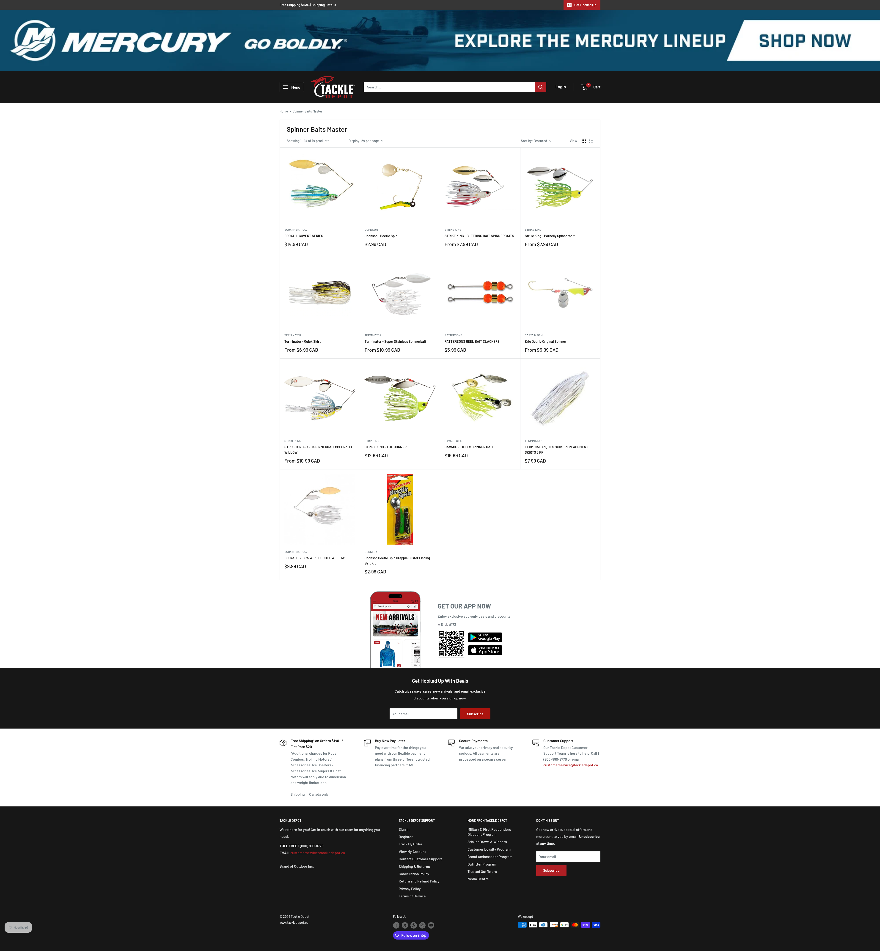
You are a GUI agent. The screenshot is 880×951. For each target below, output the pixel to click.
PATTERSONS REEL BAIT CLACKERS (472, 341)
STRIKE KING (453, 229)
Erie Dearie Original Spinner (545, 341)
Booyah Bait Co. (295, 229)
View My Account (412, 851)
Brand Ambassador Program (490, 856)
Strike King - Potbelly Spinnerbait (550, 236)
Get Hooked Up (585, 5)
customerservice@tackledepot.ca (570, 765)
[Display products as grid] (584, 141)
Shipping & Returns (414, 866)
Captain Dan (534, 335)
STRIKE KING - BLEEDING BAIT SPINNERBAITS (479, 236)
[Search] (540, 87)
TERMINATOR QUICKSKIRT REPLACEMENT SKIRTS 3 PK (556, 449)
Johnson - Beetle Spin (381, 236)
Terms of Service (412, 896)
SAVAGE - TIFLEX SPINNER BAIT (469, 447)
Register (406, 836)
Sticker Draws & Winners (487, 841)
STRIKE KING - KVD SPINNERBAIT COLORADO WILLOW (318, 449)
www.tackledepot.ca (294, 922)
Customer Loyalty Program (489, 849)
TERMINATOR (292, 335)
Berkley (371, 552)
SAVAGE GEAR (454, 441)
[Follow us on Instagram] (422, 925)
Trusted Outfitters (482, 871)
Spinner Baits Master (307, 111)
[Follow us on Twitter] (405, 925)
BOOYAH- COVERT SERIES (303, 236)
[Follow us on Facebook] (396, 925)
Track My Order (410, 844)
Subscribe (475, 714)
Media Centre (478, 879)
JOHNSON (371, 229)
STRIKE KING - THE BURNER (386, 447)
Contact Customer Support (420, 859)
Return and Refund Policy (419, 881)
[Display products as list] (591, 141)
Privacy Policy (410, 888)
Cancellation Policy (414, 874)
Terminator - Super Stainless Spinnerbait (395, 341)
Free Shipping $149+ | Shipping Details (308, 5)
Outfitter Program (482, 864)
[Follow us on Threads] (413, 925)
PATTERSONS (453, 335)
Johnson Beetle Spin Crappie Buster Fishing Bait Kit (397, 560)
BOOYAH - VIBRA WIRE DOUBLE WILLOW (314, 558)
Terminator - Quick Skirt (302, 341)
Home (284, 111)
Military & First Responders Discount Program (489, 831)
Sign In (404, 829)
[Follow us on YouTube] (431, 925)
